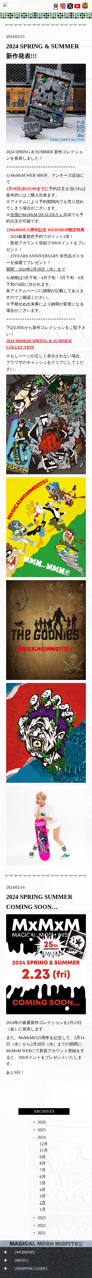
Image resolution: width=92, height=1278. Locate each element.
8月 (43, 1163)
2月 (43, 1202)
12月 (44, 1144)
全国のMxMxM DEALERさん (36, 215)
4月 (43, 1189)
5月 (43, 1183)
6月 (43, 1176)
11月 (44, 1150)
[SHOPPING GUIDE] (31, 1268)
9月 (43, 1157)
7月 (43, 1170)
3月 (43, 1196)
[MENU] (21, 1260)
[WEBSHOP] (24, 1252)
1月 (43, 1209)
